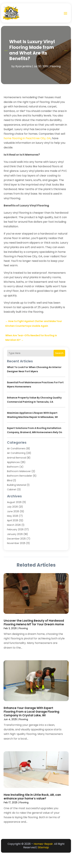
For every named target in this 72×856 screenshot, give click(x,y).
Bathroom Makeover (19, 471)
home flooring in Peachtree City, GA (27, 138)
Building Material (16, 485)
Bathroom (13, 466)
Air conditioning (16, 453)
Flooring (55, 66)
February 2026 (15, 529)
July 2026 (12, 506)
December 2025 (16, 538)
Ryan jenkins (23, 66)
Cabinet (11, 489)
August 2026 (14, 502)
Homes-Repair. (43, 844)
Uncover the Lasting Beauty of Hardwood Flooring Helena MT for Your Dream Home (34, 622)
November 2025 (16, 543)
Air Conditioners (16, 448)
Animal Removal (16, 457)
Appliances (13, 462)
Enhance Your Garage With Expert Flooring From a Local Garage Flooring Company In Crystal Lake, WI (31, 711)
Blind (9, 480)
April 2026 (12, 520)
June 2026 (13, 511)
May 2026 (12, 516)
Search (59, 353)
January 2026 (15, 534)
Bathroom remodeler (19, 475)
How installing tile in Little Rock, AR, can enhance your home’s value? (32, 796)
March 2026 (14, 525)
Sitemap (43, 847)
